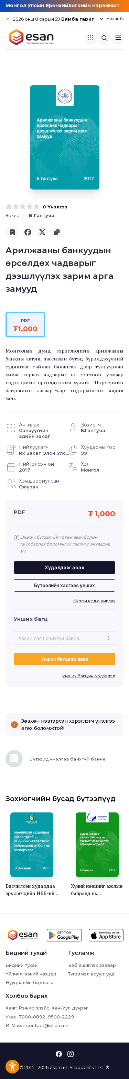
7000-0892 (32, 1016)
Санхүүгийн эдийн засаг (34, 433)
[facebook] (28, 232)
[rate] (9, 206)
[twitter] (42, 232)
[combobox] (64, 638)
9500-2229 (61, 1016)
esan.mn (59, 1067)
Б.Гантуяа (41, 215)
